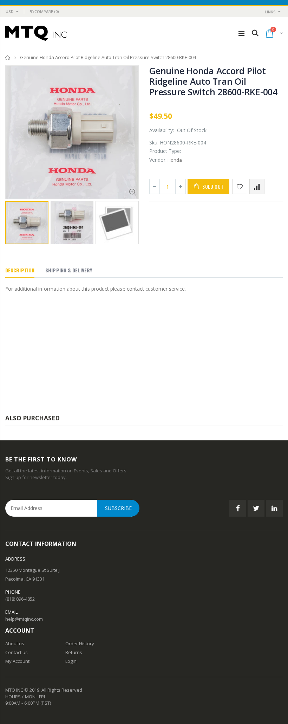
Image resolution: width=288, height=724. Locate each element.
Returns (73, 652)
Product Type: (165, 151)
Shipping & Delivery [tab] (68, 270)
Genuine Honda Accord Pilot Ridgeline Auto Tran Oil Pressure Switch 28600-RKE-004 (213, 81)
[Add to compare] (256, 186)
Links (270, 11)
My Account (17, 661)
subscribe (118, 508)
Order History (79, 643)
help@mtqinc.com (24, 619)
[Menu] (241, 33)
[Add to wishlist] (239, 186)
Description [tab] (19, 270)
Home (8, 57)
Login (71, 661)
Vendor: (157, 159)
